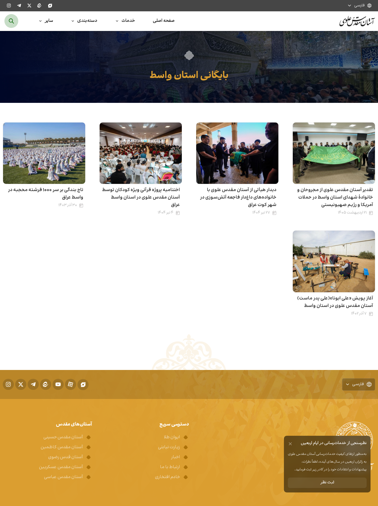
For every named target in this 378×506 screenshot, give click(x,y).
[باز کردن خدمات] (117, 21)
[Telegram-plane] (19, 5)
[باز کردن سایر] (40, 21)
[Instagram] (8, 5)
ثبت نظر (327, 482)
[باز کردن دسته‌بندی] (73, 21)
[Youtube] (58, 384)
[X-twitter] (29, 5)
